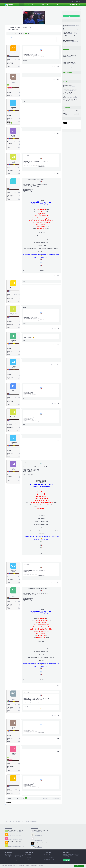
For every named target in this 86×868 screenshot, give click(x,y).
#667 (58, 286)
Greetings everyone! (12, 837)
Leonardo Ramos (13, 313)
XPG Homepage (28, 854)
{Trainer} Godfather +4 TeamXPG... (70, 51)
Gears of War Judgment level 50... (70, 62)
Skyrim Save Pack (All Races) (69, 96)
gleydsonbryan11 (13, 442)
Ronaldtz (13, 698)
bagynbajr (13, 753)
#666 (58, 275)
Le (13, 309)
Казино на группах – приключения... (71, 24)
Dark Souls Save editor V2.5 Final (41, 830)
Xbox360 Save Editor (67, 85)
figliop (13, 390)
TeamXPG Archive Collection (40, 834)
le (13, 156)
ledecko (13, 161)
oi (6, 834)
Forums (21, 4)
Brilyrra (64, 101)
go (13, 565)
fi (13, 386)
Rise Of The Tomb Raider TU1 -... (70, 55)
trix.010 (64, 67)
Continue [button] (79, 865)
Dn (13, 130)
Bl (6, 838)
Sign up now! (71, 16)
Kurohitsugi (65, 93)
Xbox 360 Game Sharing (49, 859)
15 (19, 95)
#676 (58, 685)
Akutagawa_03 (77, 114)
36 (28, 33)
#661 (58, 66)
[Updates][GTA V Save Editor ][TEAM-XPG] (43, 846)
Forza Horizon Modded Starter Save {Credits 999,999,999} (43, 838)
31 (19, 33)
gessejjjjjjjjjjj (13, 107)
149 (19, 764)
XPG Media (27, 859)
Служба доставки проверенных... (15, 844)
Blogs (39, 4)
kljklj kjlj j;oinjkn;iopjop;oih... (69, 35)
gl (13, 438)
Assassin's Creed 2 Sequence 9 (70, 89)
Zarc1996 (65, 53)
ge (13, 103)
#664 (58, 133)
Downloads (34, 4)
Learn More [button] (40, 865)
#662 (58, 79)
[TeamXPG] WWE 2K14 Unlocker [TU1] (71, 65)
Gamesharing (60, 4)
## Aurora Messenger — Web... (69, 32)
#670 (58, 364)
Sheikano (65, 86)
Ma (13, 283)
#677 (58, 715)
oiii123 (64, 56)
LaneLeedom (11, 846)
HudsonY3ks (13, 185)
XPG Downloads (28, 857)
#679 (58, 751)
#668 (58, 328)
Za (6, 830)
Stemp (13, 727)
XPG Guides (46, 856)
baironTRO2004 (66, 97)
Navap (13, 782)
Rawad (64, 33)
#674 (58, 557)
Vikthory (64, 63)
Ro (13, 693)
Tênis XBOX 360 (36, 188)
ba (13, 748)
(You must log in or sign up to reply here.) (51, 798)
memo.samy (65, 36)
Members (53, 4)
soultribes (13, 81)
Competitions (27, 4)
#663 (58, 105)
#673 (58, 440)
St (13, 723)
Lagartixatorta (13, 416)
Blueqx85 (10, 839)
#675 (58, 582)
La (13, 412)
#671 (58, 403)
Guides (48, 4)
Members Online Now (67, 72)
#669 (58, 344)
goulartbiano (13, 570)
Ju (13, 336)
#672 (58, 429)
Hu (13, 181)
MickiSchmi (65, 25)
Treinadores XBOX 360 (37, 597)
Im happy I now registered (68, 40)
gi (13, 361)
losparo (9, 29)
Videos (43, 4)
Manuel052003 (13, 287)
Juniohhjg (13, 340)
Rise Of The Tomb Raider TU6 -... (70, 58)
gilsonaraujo (13, 366)
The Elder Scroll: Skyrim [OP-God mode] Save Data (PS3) (70, 100)
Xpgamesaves (8, 854)
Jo (13, 590)
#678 (58, 738)
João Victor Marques (13, 594)
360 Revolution (47, 854)
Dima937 (13, 468)
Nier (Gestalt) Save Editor (68, 92)
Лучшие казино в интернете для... (70, 28)
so (13, 76)
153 (19, 92)
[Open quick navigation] (80, 9)
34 (26, 33)
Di (13, 463)
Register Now (66, 860)
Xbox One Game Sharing (49, 857)
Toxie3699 (65, 90)
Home (17, 4)
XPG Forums (27, 856)
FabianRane (65, 41)
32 (21, 33)
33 (23, 33)
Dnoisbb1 (13, 135)
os (13, 48)
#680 (58, 793)
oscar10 (13, 52)
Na (13, 778)
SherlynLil (65, 29)
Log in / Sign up (73, 4)
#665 (58, 173)
